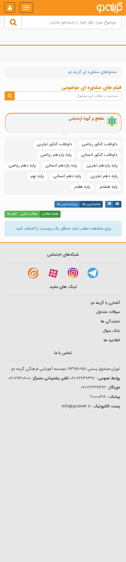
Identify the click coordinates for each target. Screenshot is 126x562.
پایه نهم (37, 176)
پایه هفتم (82, 186)
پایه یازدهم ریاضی (56, 154)
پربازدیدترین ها (67, 204)
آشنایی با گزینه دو (105, 303)
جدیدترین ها (91, 204)
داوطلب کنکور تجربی (54, 144)
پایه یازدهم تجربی (102, 165)
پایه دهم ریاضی (22, 165)
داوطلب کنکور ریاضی (99, 144)
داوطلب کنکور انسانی (99, 154)
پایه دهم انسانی (67, 176)
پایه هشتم (108, 186)
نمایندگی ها (110, 321)
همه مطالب (50, 213)
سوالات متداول (108, 312)
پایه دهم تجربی (104, 176)
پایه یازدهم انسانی (61, 165)
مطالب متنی (29, 213)
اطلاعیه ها (112, 340)
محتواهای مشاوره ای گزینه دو (92, 72)
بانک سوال (111, 331)
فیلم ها (12, 213)
